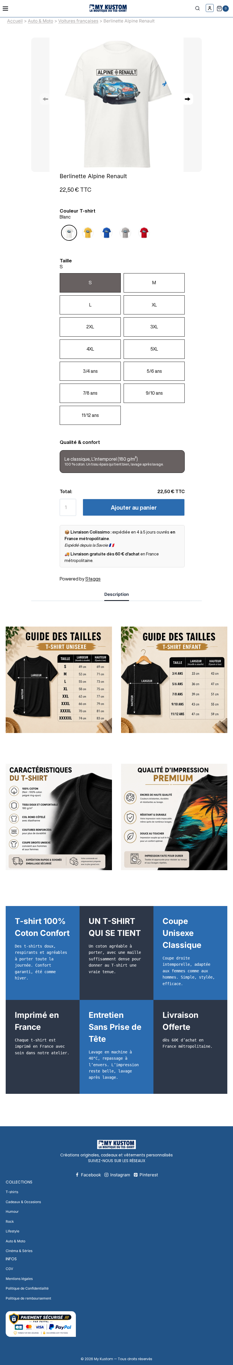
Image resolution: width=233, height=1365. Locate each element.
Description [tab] (116, 594)
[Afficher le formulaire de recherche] (199, 8)
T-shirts (12, 1192)
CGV (9, 1269)
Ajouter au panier (134, 507)
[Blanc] (69, 233)
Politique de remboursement (28, 1298)
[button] (187, 99)
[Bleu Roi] (106, 233)
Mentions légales (19, 1279)
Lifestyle (12, 1231)
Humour (12, 1211)
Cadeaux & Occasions (23, 1202)
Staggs (93, 579)
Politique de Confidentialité (27, 1288)
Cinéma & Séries (19, 1251)
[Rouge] (144, 233)
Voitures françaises (78, 21)
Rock (10, 1221)
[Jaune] (87, 233)
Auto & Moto (40, 21)
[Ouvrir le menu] (5, 8)
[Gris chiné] (125, 233)
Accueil (15, 21)
